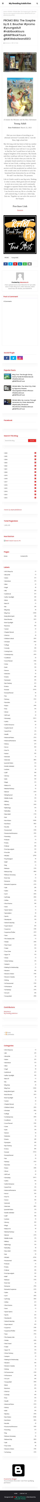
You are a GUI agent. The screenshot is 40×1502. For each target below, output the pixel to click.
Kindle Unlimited (20, 766)
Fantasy (20, 699)
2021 (20, 469)
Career (20, 629)
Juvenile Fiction (20, 763)
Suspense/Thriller (20, 932)
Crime (20, 664)
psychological (20, 859)
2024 (20, 459)
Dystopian (20, 680)
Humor (20, 753)
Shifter (20, 900)
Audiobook (20, 594)
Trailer (20, 948)
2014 (20, 491)
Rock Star (20, 878)
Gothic (20, 721)
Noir (20, 817)
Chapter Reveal (20, 632)
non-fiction (20, 820)
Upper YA (20, 954)
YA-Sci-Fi (20, 993)
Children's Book (20, 638)
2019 (20, 475)
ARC (20, 590)
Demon (20, 670)
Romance (20, 881)
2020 (20, 472)
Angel (20, 587)
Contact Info (24, 556)
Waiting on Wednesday (20, 967)
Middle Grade (20, 798)
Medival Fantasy (20, 788)
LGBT (20, 772)
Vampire (20, 964)
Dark (20, 667)
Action (20, 578)
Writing (20, 980)
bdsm (20, 600)
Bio (20, 606)
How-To (20, 750)
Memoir (20, 792)
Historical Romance (20, 741)
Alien (20, 584)
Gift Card (20, 715)
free (20, 709)
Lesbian (20, 769)
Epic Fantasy (20, 683)
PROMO (10, 11)
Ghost (20, 712)
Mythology (20, 808)
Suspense (20, 929)
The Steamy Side (20, 938)
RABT (20, 862)
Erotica (20, 686)
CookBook (20, 658)
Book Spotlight (20, 622)
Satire (20, 891)
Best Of (20, 603)
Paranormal (20, 830)
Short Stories (20, 903)
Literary (20, 776)
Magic (20, 782)
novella (20, 827)
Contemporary (20, 654)
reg (20, 865)
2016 (20, 485)
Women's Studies (20, 977)
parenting (20, 836)
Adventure (20, 581)
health (20, 734)
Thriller (20, 942)
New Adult (20, 814)
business (20, 626)
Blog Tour (20, 613)
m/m (20, 779)
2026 (20, 453)
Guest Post (20, 731)
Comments (10, 1034)
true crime (20, 951)
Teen (20, 935)
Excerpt (20, 689)
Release (20, 868)
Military (20, 801)
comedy (20, 648)
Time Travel (20, 945)
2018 (20, 478)
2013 (20, 494)
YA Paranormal (20, 983)
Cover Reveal (20, 661)
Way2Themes (21, 1497)
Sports (20, 916)
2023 (20, 462)
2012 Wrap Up (20, 571)
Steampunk (20, 919)
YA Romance (20, 986)
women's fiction (20, 974)
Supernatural (20, 926)
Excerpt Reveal (20, 693)
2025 (20, 456)
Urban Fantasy (20, 961)
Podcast (20, 839)
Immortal (20, 756)
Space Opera (20, 910)
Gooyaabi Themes (20, 1499)
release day (20, 871)
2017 (20, 482)
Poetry (20, 843)
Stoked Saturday (20, 922)
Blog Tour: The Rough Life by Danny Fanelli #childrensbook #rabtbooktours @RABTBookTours (22, 378)
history (20, 744)
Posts (9, 1032)
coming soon (20, 651)
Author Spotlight (20, 597)
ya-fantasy (20, 990)
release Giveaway (20, 875)
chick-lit (20, 635)
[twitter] (13, 358)
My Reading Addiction (20, 3)
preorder (20, 852)
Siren (20, 907)
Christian (20, 642)
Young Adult (14, 257)
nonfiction (20, 824)
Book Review (20, 619)
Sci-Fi (20, 894)
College (20, 645)
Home (5, 11)
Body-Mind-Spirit (20, 616)
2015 (20, 488)
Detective (20, 673)
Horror (20, 747)
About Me (20, 575)
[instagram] (20, 358)
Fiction (20, 705)
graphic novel (20, 728)
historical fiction (20, 737)
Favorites (20, 702)
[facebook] (7, 358)
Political (20, 846)
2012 (20, 498)
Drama (20, 677)
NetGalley (20, 811)
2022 (20, 466)
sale (20, 887)
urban (20, 958)
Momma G (8, 43)
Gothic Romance (20, 725)
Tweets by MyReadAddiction (13, 510)
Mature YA (20, 785)
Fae (20, 696)
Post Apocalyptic (20, 849)
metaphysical (20, 795)
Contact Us (23, 1493)
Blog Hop (20, 610)
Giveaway (20, 718)
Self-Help (20, 897)
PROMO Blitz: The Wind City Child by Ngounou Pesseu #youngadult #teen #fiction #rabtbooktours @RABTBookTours (24, 390)
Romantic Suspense (20, 884)
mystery (20, 804)
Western (20, 970)
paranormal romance (20, 833)
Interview (20, 760)
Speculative (20, 913)
